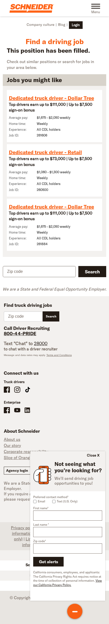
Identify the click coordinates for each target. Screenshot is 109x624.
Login (76, 25)
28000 (40, 343)
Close (91, 455)
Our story (12, 445)
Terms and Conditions (59, 355)
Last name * (41, 524)
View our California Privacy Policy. (67, 583)
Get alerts (48, 561)
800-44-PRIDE (20, 333)
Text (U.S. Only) (67, 501)
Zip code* (39, 541)
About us (12, 439)
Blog (61, 24)
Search (92, 272)
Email (41, 501)
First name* (40, 508)
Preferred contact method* (50, 497)
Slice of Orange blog (22, 457)
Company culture (40, 24)
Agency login (17, 470)
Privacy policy (23, 527)
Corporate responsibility (26, 451)
